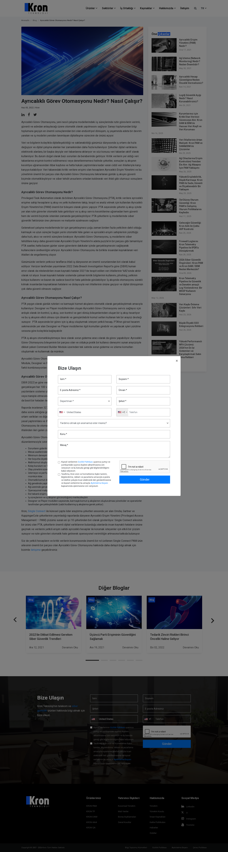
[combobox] (122, 412)
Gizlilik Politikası (85, 462)
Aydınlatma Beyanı (99, 483)
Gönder (145, 479)
